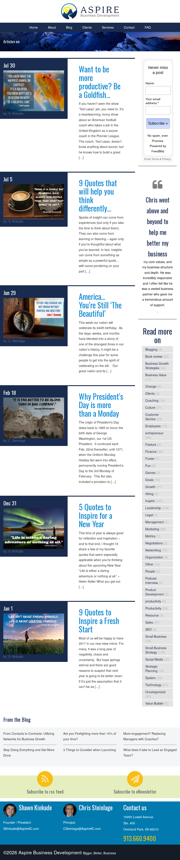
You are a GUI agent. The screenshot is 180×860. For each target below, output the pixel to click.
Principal (69, 822)
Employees (153, 426)
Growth (150, 486)
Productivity (153, 608)
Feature (150, 444)
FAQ (148, 27)
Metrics (150, 536)
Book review (153, 356)
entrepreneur (154, 433)
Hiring (149, 494)
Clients (87, 27)
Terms (155, 159)
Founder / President (17, 822)
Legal (149, 515)
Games (150, 472)
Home (33, 27)
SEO (148, 629)
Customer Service (152, 416)
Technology (153, 685)
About (52, 27)
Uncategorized (155, 692)
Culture (150, 407)
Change (150, 386)
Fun (148, 465)
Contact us (135, 807)
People (150, 571)
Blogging (151, 349)
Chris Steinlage (96, 807)
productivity (153, 601)
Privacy (166, 159)
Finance (151, 451)
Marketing (152, 529)
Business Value (155, 375)
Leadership (153, 508)
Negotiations (154, 543)
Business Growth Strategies (157, 365)
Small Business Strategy (155, 650)
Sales (149, 622)
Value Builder (154, 703)
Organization (154, 557)
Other (149, 564)
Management (154, 522)
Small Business (155, 636)
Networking (153, 550)
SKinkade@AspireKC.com (21, 828)
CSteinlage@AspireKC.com (82, 828)
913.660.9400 (139, 838)
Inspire (150, 501)
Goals (149, 479)
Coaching (151, 400)
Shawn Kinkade (35, 807)
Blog (69, 27)
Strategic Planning (151, 668)
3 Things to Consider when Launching (89, 750)
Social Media (154, 659)
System (150, 678)
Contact (129, 27)
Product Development (154, 591)
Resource (152, 615)
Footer (150, 458)
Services (108, 27)
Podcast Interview (151, 580)
